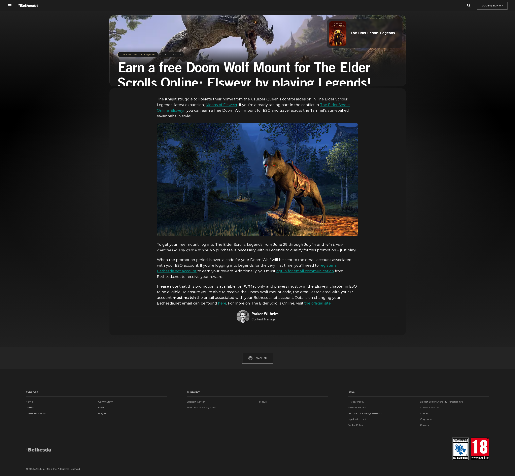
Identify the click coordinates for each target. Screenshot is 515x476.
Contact (425, 413)
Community (105, 401)
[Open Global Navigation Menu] (9, 5)
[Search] (469, 5)
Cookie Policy (355, 424)
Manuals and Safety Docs (201, 407)
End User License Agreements (365, 413)
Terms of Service (357, 407)
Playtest (103, 413)
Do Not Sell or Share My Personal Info (441, 401)
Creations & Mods (36, 413)
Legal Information (358, 419)
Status (263, 401)
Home (29, 401)
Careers (424, 424)
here (222, 303)
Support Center (196, 401)
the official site (317, 303)
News (101, 407)
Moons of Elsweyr (221, 105)
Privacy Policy (356, 401)
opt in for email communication (305, 271)
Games (30, 407)
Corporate (426, 419)
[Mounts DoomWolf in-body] (257, 179)
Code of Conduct (429, 407)
